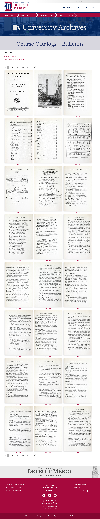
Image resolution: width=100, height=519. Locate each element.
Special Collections (46, 15)
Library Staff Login (81, 491)
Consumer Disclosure (70, 516)
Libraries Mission (80, 485)
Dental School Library (13, 488)
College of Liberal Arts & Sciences (14, 59)
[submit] (94, 1)
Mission (27, 516)
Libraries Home (9, 15)
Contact (77, 488)
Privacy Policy (52, 516)
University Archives (27, 15)
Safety (39, 516)
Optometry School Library (15, 491)
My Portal (90, 7)
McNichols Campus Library (15, 485)
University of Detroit (10, 56)
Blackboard (67, 7)
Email (79, 7)
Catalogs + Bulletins (66, 15)
